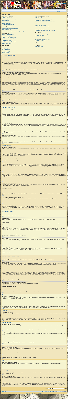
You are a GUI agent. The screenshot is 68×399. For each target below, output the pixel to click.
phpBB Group (24, 372)
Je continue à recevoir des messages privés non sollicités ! (42, 26)
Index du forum (4, 391)
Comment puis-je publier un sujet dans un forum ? (8, 34)
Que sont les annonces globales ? (6, 49)
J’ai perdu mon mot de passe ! (5, 20)
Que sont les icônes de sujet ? (5, 52)
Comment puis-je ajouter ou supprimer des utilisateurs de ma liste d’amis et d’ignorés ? (45, 30)
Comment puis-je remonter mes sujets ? (7, 43)
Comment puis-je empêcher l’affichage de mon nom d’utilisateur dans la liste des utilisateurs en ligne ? (14, 19)
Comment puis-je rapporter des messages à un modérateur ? (9, 41)
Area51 (53, 377)
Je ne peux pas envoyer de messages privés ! (40, 25)
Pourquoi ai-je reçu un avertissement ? (6, 40)
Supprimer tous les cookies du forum (49, 391)
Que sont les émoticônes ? (5, 47)
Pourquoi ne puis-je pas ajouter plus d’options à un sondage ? (9, 37)
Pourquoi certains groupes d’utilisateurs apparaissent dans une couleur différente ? (45, 21)
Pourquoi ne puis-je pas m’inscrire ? (6, 23)
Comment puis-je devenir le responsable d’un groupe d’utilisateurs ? (43, 20)
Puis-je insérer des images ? (5, 48)
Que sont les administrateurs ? (38, 17)
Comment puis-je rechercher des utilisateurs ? (40, 35)
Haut (3, 59)
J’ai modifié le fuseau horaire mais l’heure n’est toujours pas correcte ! (10, 28)
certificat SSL (40, 393)
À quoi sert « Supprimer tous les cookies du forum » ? (8, 24)
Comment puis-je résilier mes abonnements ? (40, 40)
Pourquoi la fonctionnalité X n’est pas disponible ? (40, 47)
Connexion (64, 11)
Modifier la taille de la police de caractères (65, 9)
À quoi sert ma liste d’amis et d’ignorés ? (39, 29)
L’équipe (43, 391)
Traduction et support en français (29, 393)
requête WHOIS (4, 382)
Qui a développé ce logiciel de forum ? (39, 46)
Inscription (61, 11)
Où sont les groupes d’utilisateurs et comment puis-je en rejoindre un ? (43, 19)
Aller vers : (46, 388)
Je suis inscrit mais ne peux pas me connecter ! (8, 21)
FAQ (58, 11)
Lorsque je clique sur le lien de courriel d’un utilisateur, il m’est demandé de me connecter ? (13, 31)
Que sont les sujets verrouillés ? (6, 51)
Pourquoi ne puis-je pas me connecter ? (7, 17)
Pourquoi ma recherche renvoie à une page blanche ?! (41, 34)
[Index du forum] (12, 4)
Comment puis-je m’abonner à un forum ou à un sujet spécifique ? (42, 39)
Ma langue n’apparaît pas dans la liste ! (6, 29)
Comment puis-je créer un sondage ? (6, 36)
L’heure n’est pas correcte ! (5, 27)
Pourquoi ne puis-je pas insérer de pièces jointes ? (8, 39)
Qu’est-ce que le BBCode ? (5, 46)
